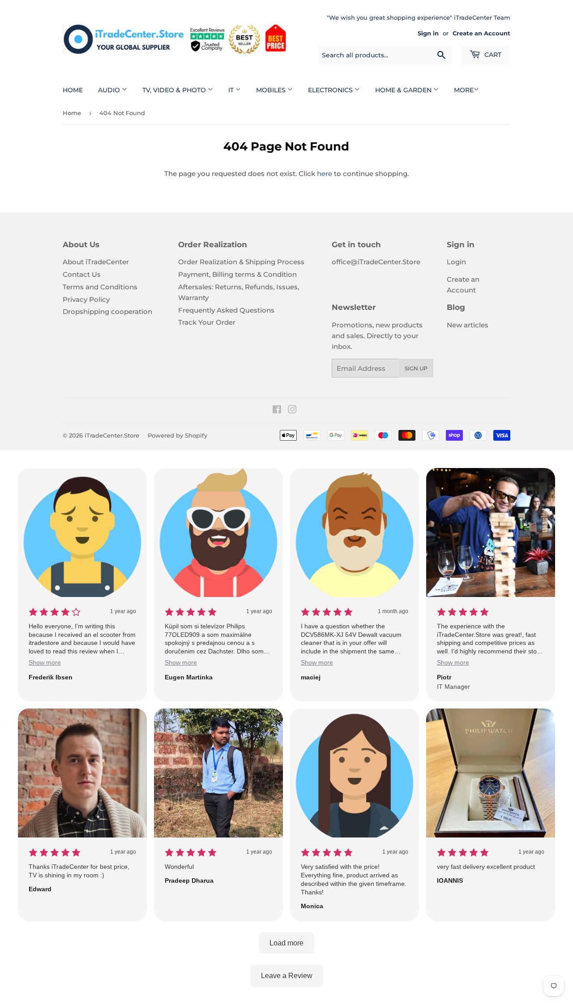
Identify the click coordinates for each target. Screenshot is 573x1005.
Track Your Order (206, 322)
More (464, 90)
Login (456, 262)
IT (231, 90)
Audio (110, 90)
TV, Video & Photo (175, 90)
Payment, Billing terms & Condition (237, 274)
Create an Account (481, 33)
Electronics (331, 90)
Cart (492, 55)
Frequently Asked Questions (226, 310)
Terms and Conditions (100, 287)
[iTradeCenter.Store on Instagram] (292, 410)
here (324, 173)
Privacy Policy (86, 299)
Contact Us (82, 274)
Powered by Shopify (177, 435)
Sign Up (416, 368)
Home (73, 90)
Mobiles (271, 90)
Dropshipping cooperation (107, 311)
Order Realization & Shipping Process (241, 262)
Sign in (428, 33)
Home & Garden (404, 90)
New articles (467, 325)
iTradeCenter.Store (112, 435)
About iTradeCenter (96, 262)
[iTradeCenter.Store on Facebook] (277, 410)
